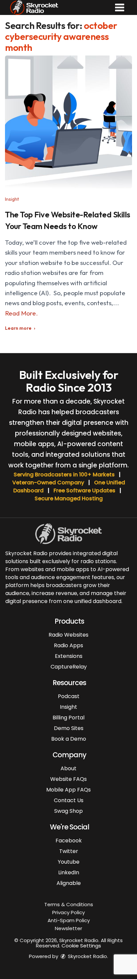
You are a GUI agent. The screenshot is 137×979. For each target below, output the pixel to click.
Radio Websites (68, 635)
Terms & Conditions (68, 904)
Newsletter (68, 928)
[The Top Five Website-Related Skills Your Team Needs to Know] (68, 122)
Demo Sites (68, 728)
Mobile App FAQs (68, 790)
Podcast (68, 696)
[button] (119, 7)
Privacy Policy (68, 912)
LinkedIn (68, 872)
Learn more (18, 328)
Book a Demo (68, 739)
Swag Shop (68, 811)
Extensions (68, 656)
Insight (12, 199)
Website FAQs (68, 779)
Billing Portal (68, 717)
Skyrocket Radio (87, 956)
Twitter (68, 851)
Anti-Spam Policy (69, 920)
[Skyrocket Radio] (34, 7)
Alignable (69, 883)
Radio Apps (68, 645)
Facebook (69, 840)
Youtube (68, 862)
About (68, 768)
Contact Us (68, 800)
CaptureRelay (69, 667)
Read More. (21, 313)
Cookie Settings (81, 945)
